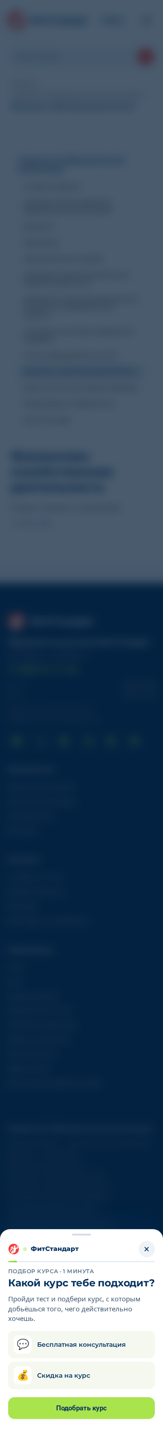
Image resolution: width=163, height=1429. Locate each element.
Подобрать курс (81, 1408)
